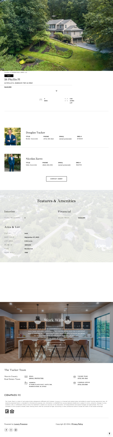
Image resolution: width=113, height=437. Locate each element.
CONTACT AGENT (56, 179)
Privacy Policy (77, 424)
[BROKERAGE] (15, 430)
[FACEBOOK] (6, 430)
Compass (57, 401)
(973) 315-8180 (83, 384)
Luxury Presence (20, 424)
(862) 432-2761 (48, 165)
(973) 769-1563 (49, 139)
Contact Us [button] (56, 345)
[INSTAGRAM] (11, 430)
